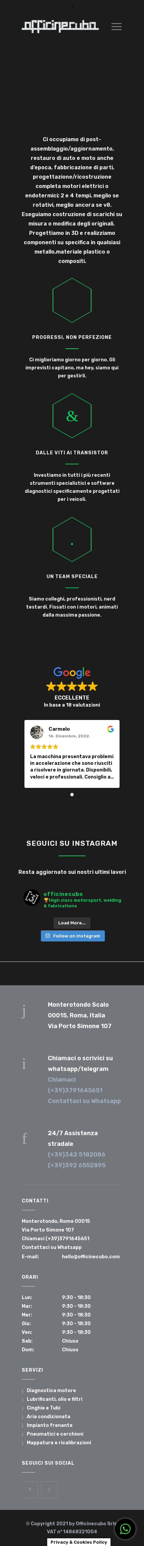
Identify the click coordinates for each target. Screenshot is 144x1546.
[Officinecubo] (60, 26)
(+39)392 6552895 (76, 1165)
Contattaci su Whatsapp (84, 1101)
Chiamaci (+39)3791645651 (55, 1239)
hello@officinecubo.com (91, 1257)
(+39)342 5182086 (76, 1154)
